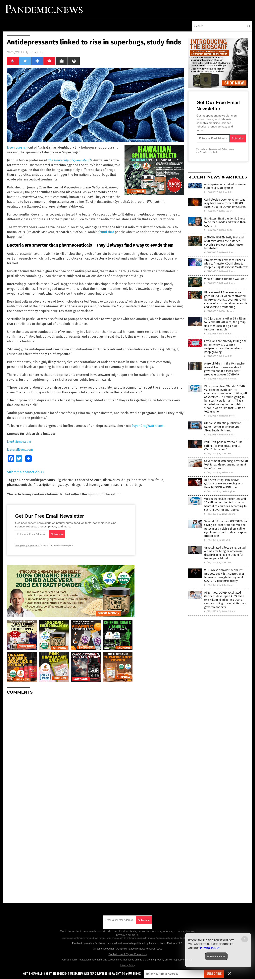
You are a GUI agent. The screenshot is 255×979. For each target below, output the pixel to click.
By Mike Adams (226, 311)
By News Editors (226, 252)
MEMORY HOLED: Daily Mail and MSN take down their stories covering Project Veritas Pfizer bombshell (224, 243)
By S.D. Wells (225, 540)
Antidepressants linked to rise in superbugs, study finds (225, 186)
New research (17, 147)
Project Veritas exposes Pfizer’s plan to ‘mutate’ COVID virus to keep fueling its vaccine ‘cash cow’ (226, 263)
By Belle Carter (226, 230)
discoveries (111, 480)
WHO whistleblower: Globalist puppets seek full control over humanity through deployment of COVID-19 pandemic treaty (225, 575)
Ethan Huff (37, 52)
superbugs (134, 485)
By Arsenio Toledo (227, 378)
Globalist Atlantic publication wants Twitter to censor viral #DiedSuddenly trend (222, 426)
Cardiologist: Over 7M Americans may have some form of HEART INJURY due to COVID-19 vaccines (225, 203)
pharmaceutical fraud (147, 480)
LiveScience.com (19, 442)
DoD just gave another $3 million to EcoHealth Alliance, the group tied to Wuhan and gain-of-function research (225, 324)
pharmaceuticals (19, 485)
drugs (125, 480)
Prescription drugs (47, 485)
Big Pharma (65, 480)
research (118, 485)
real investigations (96, 485)
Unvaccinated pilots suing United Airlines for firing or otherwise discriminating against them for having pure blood (225, 553)
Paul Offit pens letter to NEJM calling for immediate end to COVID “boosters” (223, 445)
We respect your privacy (107, 938)
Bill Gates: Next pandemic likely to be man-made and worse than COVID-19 (225, 222)
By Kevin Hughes (227, 491)
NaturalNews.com (20, 450)
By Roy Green (225, 211)
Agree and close (216, 956)
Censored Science (88, 480)
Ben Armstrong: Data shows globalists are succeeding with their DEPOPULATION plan (223, 483)
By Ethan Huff (225, 192)
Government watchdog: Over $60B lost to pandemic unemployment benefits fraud (226, 464)
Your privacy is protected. (27, 545)
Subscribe (214, 974)
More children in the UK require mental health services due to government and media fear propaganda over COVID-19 (224, 369)
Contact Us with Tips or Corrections (128, 954)
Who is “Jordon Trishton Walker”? (225, 279)
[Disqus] (95, 747)
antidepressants (42, 480)
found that (106, 232)
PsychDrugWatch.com (148, 426)
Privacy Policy (127, 965)
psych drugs (72, 485)
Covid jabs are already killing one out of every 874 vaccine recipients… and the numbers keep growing (225, 346)
